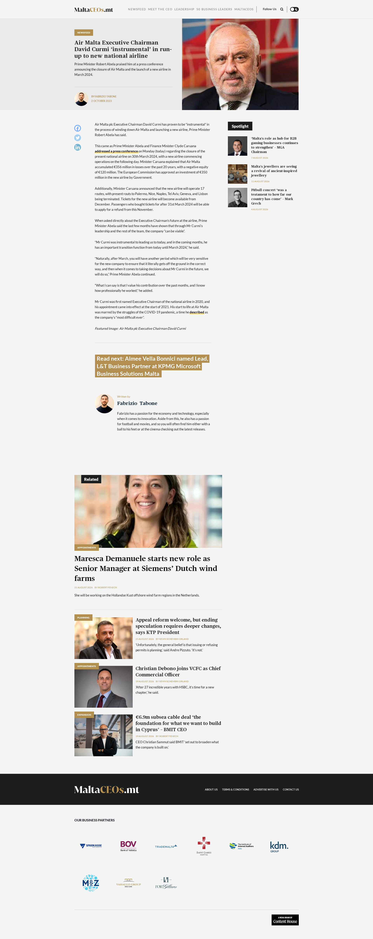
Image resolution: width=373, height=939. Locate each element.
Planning (83, 617)
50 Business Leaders (214, 9)
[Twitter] (78, 138)
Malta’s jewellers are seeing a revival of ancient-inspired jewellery (274, 171)
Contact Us (291, 790)
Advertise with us (266, 790)
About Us (211, 790)
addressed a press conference (116, 151)
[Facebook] (78, 129)
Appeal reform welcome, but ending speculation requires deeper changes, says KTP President (178, 626)
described (197, 312)
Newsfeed (137, 9)
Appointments (86, 547)
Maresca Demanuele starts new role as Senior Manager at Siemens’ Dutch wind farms (145, 568)
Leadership (184, 9)
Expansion (84, 714)
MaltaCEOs (244, 9)
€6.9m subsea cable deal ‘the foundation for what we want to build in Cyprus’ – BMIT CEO (178, 723)
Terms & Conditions (235, 790)
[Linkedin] (78, 148)
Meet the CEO (160, 9)
